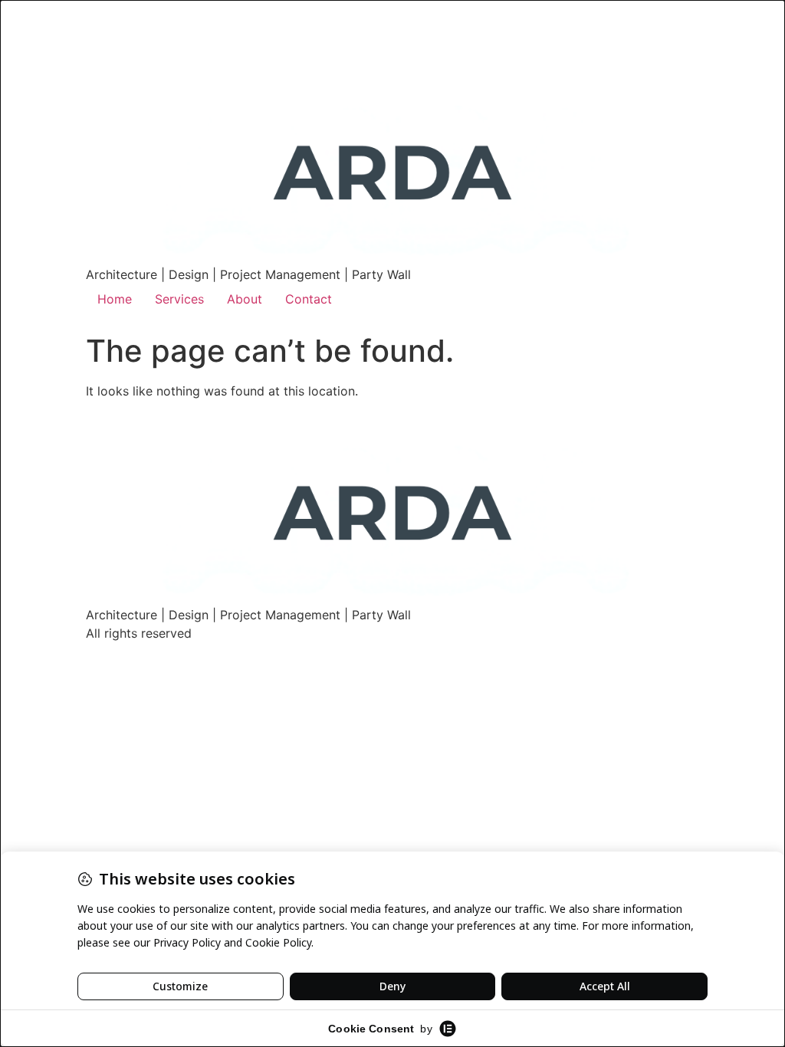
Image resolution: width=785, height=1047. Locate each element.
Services (179, 299)
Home (114, 299)
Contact (308, 299)
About (244, 299)
